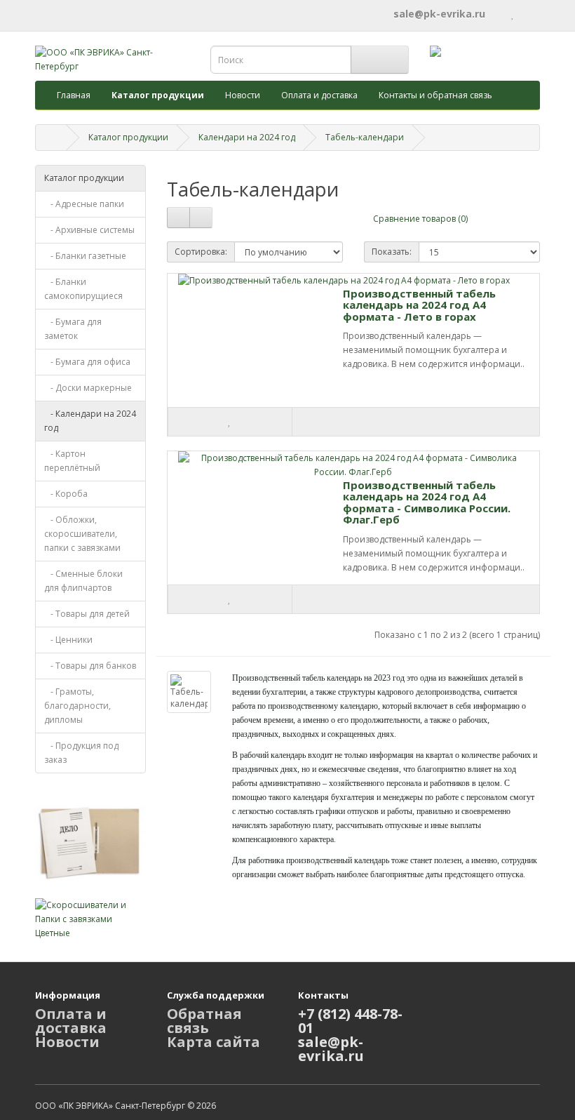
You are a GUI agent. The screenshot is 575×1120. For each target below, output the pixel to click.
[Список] (178, 217)
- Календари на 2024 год (90, 421)
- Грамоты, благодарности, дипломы (77, 706)
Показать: (392, 252)
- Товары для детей (87, 614)
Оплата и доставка (319, 95)
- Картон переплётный (72, 461)
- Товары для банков (90, 666)
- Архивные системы (89, 230)
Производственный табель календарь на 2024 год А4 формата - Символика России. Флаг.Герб (426, 502)
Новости (242, 95)
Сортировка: (201, 252)
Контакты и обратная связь (435, 95)
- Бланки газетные (85, 256)
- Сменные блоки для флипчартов (83, 581)
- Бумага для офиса (87, 362)
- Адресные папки (84, 204)
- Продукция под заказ (81, 753)
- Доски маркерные (88, 388)
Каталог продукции (128, 137)
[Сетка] (200, 217)
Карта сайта (213, 1041)
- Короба (66, 494)
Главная (73, 95)
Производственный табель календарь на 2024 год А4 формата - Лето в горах (419, 305)
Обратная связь (204, 1020)
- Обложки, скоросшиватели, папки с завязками (82, 534)
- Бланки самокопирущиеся (83, 289)
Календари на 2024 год (246, 137)
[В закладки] (230, 422)
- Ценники (68, 640)
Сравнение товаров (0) (420, 219)
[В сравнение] (353, 422)
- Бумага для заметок (73, 329)
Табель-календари (364, 137)
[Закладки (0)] (513, 13)
